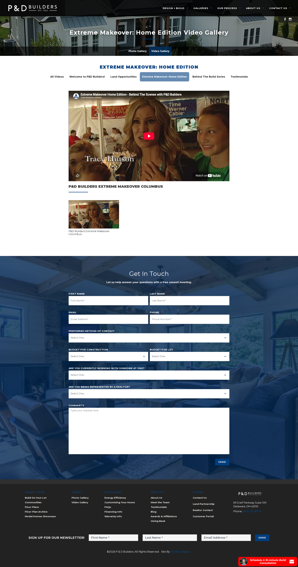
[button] (94, 214)
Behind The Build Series (208, 76)
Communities (33, 502)
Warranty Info (113, 516)
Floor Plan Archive (36, 511)
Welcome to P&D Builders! (87, 76)
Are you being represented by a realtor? (100, 386)
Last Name (158, 293)
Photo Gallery (138, 51)
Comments (77, 405)
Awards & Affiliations (164, 516)
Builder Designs (180, 551)
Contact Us (200, 497)
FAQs (107, 507)
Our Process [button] (227, 8)
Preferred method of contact (92, 331)
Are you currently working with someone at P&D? (108, 368)
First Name (78, 293)
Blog (153, 511)
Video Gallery (160, 51)
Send (222, 462)
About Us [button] (253, 8)
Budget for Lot (162, 349)
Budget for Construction (89, 349)
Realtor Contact (203, 510)
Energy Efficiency (115, 497)
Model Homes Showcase (40, 516)
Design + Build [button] (173, 8)
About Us (156, 497)
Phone (155, 312)
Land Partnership (203, 503)
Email (74, 312)
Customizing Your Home (119, 502)
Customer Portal (203, 516)
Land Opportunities (124, 76)
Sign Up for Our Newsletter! (56, 538)
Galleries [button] (200, 8)
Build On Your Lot (35, 497)
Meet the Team (160, 502)
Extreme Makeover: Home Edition (149, 67)
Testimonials (239, 76)
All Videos (57, 76)
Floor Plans (32, 507)
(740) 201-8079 (252, 511)
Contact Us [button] (278, 8)
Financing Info (113, 511)
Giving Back (158, 521)
